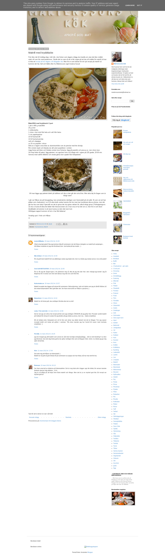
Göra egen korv (118, 318)
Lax (114, 357)
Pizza (115, 384)
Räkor (115, 404)
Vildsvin (115, 458)
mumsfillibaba (39, 241)
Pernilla (36, 334)
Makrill (46, 227)
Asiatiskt (116, 256)
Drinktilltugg (117, 276)
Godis (115, 308)
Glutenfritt (116, 305)
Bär (114, 264)
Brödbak (116, 259)
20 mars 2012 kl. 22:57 (52, 283)
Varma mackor (118, 451)
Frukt (115, 296)
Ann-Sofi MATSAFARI (41, 269)
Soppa (115, 424)
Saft (114, 409)
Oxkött (115, 377)
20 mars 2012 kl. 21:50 (49, 256)
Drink (115, 273)
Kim (35, 350)
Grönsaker (116, 315)
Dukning (116, 278)
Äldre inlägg (102, 417)
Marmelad (116, 367)
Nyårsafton (116, 374)
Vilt (114, 461)
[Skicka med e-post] (57, 224)
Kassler (115, 340)
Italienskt (116, 325)
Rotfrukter (116, 401)
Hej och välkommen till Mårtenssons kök (128, 179)
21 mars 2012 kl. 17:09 (45, 350)
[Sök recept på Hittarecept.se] (91, 546)
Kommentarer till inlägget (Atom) (50, 421)
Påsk (115, 392)
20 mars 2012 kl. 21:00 (52, 241)
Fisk (114, 283)
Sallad (115, 411)
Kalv (114, 337)
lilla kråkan (38, 256)
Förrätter (116, 300)
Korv (114, 342)
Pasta (115, 382)
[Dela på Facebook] (64, 224)
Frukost (115, 293)
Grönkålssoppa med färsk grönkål (128, 167)
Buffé (115, 261)
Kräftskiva (116, 347)
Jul (114, 330)
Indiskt (115, 323)
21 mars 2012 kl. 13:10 (49, 298)
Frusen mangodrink (127, 131)
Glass (115, 303)
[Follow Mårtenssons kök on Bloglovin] (121, 121)
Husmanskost (39, 227)
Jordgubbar (117, 328)
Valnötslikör (127, 201)
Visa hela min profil (117, 84)
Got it (139, 5)
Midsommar (117, 369)
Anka (115, 254)
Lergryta (116, 360)
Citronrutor (126, 224)
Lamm (115, 355)
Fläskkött (116, 288)
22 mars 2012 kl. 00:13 (48, 365)
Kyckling (116, 350)
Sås (114, 434)
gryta (115, 466)
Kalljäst (115, 335)
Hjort (114, 320)
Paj (114, 379)
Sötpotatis (116, 436)
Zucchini (116, 463)
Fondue (115, 291)
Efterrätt (115, 281)
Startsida (68, 417)
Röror (115, 406)
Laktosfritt (116, 352)
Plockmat (116, 387)
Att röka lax (126, 154)
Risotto (115, 399)
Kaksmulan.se (39, 283)
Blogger (90, 552)
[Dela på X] (62, 224)
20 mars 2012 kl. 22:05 (57, 269)
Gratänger (116, 310)
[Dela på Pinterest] (66, 224)
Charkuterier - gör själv (120, 266)
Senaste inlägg (34, 417)
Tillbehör (116, 441)
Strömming (116, 431)
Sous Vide (116, 426)
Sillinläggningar (118, 416)
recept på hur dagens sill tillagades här (49, 61)
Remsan (37, 365)
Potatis (115, 389)
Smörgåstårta (117, 421)
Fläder (115, 286)
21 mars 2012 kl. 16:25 (47, 334)
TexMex (115, 438)
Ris (114, 397)
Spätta (115, 429)
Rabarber (116, 394)
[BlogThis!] (59, 224)
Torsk (115, 446)
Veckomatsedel (118, 453)
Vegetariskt (117, 456)
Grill (114, 313)
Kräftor (115, 345)
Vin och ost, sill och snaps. (128, 143)
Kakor (115, 332)
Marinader (116, 365)
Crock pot (116, 268)
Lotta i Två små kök (41, 311)
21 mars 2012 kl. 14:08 (55, 311)
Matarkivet (38, 298)
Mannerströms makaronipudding (128, 191)
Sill (114, 414)
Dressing (116, 271)
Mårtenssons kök (120, 64)
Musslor (115, 372)
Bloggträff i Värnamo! (126, 213)
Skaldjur (116, 419)
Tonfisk (115, 443)
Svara (36, 249)
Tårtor (115, 448)
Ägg (114, 468)
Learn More (130, 5)
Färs (114, 298)
